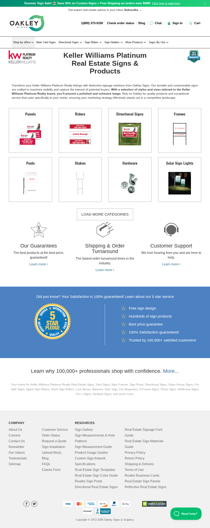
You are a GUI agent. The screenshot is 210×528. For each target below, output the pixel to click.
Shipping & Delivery (139, 464)
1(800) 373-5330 (92, 23)
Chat (158, 23)
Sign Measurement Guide (93, 447)
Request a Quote (54, 441)
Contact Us (17, 441)
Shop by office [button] (22, 42)
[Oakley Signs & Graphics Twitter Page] (34, 504)
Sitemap (15, 464)
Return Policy (134, 458)
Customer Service (55, 429)
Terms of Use (134, 469)
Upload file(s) (51, 452)
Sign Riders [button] (92, 42)
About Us (15, 429)
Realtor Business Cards (142, 475)
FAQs (46, 464)
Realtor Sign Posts (88, 481)
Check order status (120, 23)
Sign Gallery (84, 429)
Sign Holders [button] (112, 42)
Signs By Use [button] (157, 42)
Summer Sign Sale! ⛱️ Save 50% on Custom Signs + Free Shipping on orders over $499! (87, 3)
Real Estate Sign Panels (142, 481)
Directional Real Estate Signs (96, 487)
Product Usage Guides (91, 452)
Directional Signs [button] (69, 42)
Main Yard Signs (46, 42)
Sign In (177, 23)
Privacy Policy (135, 452)
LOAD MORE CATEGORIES (105, 214)
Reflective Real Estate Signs (145, 487)
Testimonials (18, 458)
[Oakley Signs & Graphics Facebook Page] (26, 504)
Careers (14, 435)
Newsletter (16, 447)
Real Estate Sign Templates (95, 469)
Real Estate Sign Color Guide (96, 475)
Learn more (38, 264)
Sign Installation (53, 447)
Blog (141, 23)
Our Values (17, 452)
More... (171, 371)
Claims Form (51, 469)
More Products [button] (135, 42)
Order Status (51, 435)
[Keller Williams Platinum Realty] (30, 55)
